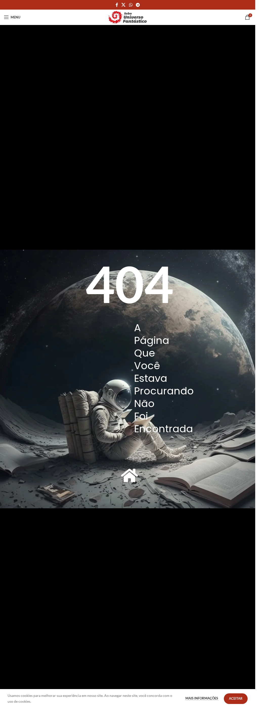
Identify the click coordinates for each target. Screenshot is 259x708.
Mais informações (202, 698)
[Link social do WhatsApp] (130, 5)
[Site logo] (128, 17)
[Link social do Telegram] (137, 5)
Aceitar (236, 698)
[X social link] (123, 5)
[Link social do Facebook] (117, 5)
